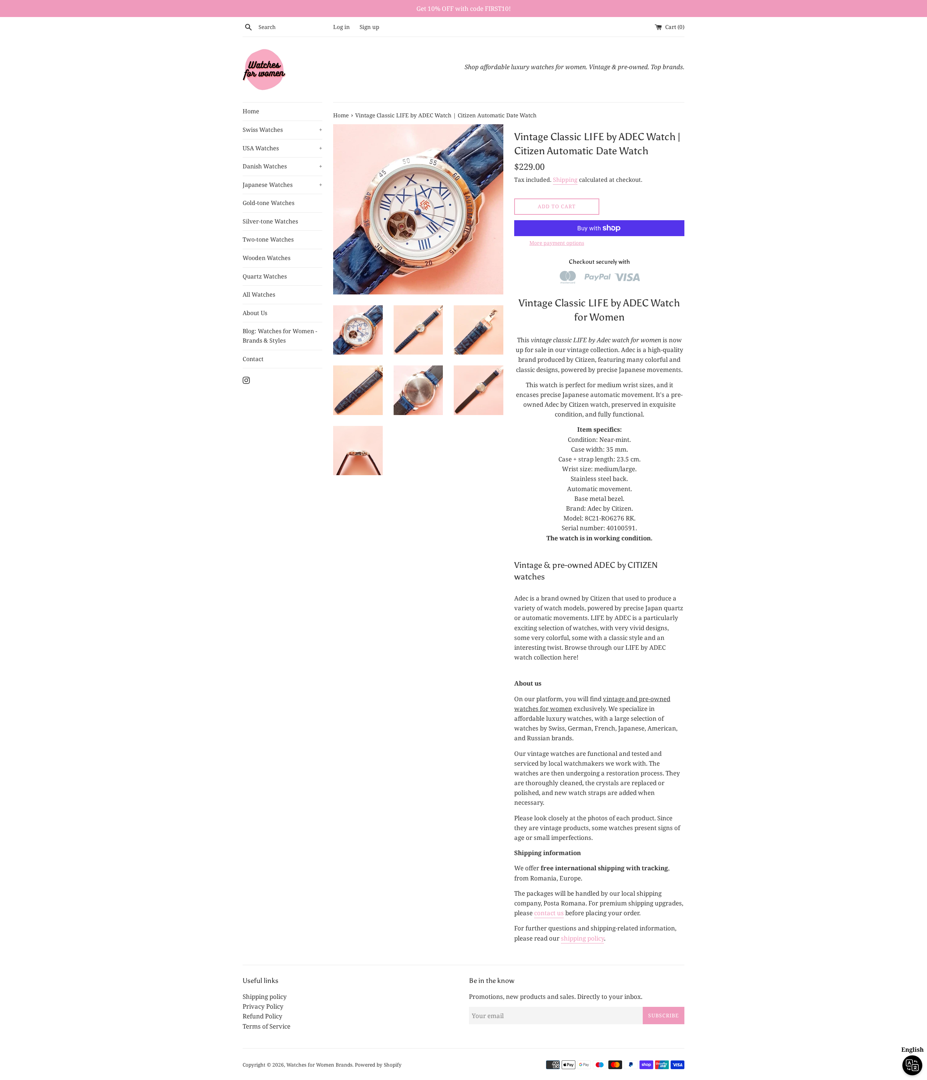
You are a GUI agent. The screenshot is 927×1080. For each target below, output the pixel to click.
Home (251, 111)
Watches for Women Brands (319, 1064)
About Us (255, 313)
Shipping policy (265, 996)
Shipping (565, 180)
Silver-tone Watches (270, 221)
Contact (253, 359)
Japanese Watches (282, 185)
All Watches (259, 294)
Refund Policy (262, 1016)
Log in (341, 26)
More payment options (556, 242)
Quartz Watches (265, 276)
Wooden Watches (266, 258)
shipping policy (582, 938)
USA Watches (282, 148)
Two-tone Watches (268, 239)
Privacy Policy (263, 1006)
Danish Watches (282, 166)
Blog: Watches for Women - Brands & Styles (280, 335)
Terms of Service (266, 1026)
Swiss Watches (282, 130)
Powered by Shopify (378, 1064)
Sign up (369, 26)
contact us (549, 913)
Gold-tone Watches (268, 203)
